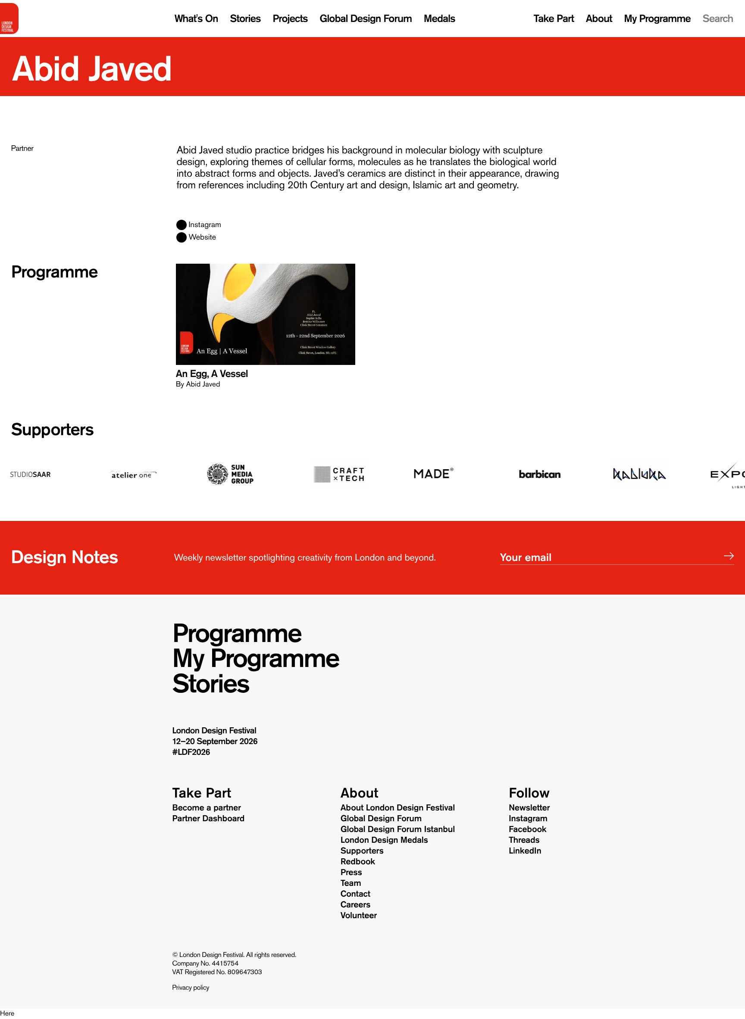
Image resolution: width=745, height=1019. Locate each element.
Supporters (52, 429)
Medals (439, 18)
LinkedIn (525, 851)
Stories (245, 18)
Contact (355, 894)
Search (718, 18)
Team (351, 883)
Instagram (204, 225)
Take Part (554, 18)
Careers (356, 904)
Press (351, 872)
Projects (289, 18)
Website (202, 237)
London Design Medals (384, 840)
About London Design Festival (398, 807)
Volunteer (359, 915)
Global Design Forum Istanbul (398, 829)
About (599, 18)
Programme (236, 633)
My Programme (657, 18)
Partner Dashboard (208, 818)
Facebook (528, 829)
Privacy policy (190, 988)
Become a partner (206, 807)
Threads (524, 840)
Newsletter (529, 807)
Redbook (358, 861)
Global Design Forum (365, 18)
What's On (196, 18)
